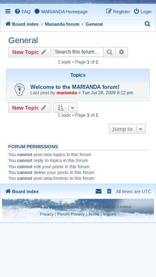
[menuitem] (22, 12)
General (23, 40)
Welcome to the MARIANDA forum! (74, 87)
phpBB (56, 206)
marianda (67, 92)
